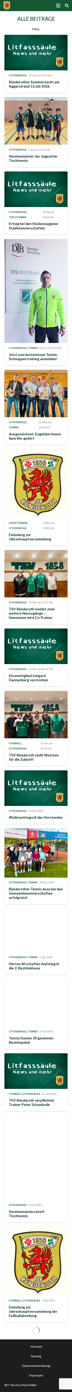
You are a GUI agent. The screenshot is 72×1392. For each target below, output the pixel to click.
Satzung (36, 1356)
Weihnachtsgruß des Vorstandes (36, 817)
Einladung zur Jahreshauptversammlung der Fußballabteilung (33, 1311)
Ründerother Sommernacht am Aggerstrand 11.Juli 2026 (34, 84)
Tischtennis (17, 217)
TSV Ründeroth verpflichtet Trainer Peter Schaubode (31, 1102)
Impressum (36, 1375)
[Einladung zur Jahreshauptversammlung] (36, 483)
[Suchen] (67, 5)
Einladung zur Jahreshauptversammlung (30, 537)
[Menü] (58, 5)
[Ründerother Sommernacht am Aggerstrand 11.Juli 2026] (36, 52)
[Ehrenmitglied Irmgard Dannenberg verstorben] (36, 646)
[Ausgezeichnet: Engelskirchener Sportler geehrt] (36, 393)
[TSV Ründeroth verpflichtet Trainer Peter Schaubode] (36, 1071)
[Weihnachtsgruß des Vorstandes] (36, 788)
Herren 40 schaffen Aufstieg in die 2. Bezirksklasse (34, 966)
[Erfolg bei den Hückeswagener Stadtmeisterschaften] (36, 189)
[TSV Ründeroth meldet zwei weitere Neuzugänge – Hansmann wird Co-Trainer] (36, 574)
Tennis (32, 347)
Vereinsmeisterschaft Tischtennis (26, 1213)
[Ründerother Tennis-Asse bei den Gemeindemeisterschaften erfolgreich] (36, 852)
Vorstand (36, 1346)
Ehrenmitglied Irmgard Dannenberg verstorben (28, 678)
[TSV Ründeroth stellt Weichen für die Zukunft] (36, 714)
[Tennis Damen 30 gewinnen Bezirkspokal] (36, 1003)
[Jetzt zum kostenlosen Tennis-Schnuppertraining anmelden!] (36, 291)
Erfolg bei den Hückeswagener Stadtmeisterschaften (34, 225)
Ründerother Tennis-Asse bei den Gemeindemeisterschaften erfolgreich (36, 893)
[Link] (7, 5)
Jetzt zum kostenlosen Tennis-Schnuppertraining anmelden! (33, 356)
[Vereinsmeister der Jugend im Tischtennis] (36, 121)
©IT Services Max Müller (20, 1385)
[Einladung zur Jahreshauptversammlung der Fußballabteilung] (36, 1261)
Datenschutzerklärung (36, 1365)
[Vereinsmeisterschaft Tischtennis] (36, 1158)
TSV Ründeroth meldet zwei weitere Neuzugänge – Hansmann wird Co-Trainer (32, 613)
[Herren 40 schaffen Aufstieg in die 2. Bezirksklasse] (36, 930)
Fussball (15, 743)
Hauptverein (18, 522)
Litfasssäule (18, 75)
